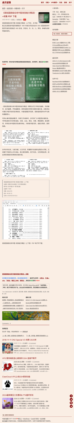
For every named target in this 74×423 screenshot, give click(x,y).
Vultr (53, 16)
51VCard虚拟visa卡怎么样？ (60, 45)
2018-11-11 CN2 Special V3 (27, 352)
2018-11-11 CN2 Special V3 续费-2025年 (38, 300)
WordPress (26, 418)
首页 (42, 2)
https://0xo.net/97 (34, 285)
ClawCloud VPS (27, 389)
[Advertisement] (25, 46)
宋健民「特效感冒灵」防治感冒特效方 (13, 300)
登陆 (8, 331)
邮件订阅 (62, 12)
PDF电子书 (15, 291)
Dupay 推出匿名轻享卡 (32, 308)
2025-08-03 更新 (19, 361)
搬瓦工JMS (15, 280)
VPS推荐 (54, 2)
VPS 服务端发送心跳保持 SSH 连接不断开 (19, 358)
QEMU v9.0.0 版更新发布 (59, 91)
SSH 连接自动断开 (34, 371)
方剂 (5, 293)
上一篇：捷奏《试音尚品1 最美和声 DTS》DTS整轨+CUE (18, 335)
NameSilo (55, 19)
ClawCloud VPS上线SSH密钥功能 (16, 377)
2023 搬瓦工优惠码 (21, 408)
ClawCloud (19, 389)
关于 (70, 2)
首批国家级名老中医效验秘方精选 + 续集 (15, 274)
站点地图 (42, 418)
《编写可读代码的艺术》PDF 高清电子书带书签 (15, 308)
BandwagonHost (39, 352)
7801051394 (8, 291)
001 (25, 19)
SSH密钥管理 (40, 389)
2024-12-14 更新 (19, 398)
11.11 (18, 352)
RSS (57, 12)
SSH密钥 (34, 389)
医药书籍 (21, 291)
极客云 (22, 280)
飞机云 (8, 280)
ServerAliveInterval (21, 371)
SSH (28, 371)
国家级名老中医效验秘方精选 (35, 291)
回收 (65, 2)
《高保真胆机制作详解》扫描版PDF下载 (13, 305)
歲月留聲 (6, 2)
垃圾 (60, 2)
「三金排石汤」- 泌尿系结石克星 (11, 303)
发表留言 (19, 19)
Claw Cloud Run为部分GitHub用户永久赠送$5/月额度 (41, 305)
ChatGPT (55, 21)
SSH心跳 (42, 371)
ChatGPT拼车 (35, 418)
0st (68, 19)
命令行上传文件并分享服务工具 (61, 84)
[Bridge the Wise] (25, 319)
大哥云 (42, 278)
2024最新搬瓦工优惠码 (32, 408)
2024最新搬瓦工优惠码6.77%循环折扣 (17, 395)
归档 (47, 2)
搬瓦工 (43, 408)
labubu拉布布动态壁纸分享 (33, 303)
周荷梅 (25, 291)
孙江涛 (44, 291)
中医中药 (17, 8)
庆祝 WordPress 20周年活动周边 (61, 86)
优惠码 (48, 352)
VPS (20, 287)
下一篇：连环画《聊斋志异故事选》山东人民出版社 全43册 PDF (44, 335)
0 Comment (32, 343)
